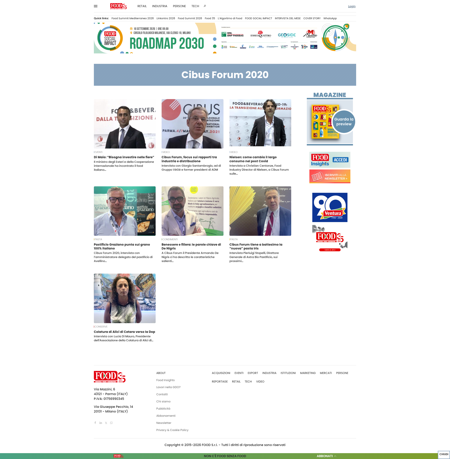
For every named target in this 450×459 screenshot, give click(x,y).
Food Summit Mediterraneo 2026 (133, 18)
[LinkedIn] (101, 422)
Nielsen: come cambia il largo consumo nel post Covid (253, 159)
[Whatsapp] (111, 422)
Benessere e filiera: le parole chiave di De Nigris (191, 246)
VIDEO (35, 86)
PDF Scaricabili (30, 115)
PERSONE (179, 6)
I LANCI (24, 74)
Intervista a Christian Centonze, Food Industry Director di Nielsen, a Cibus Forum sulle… (259, 170)
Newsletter (27, 139)
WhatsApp (330, 18)
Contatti (25, 133)
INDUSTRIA (159, 6)
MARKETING (308, 373)
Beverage (63, 26)
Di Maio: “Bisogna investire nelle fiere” (124, 157)
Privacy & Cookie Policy (35, 151)
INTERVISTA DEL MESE (288, 18)
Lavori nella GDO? (168, 387)
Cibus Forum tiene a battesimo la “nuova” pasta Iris (255, 246)
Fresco (61, 56)
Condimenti (65, 38)
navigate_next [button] (48, 20)
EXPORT (25, 50)
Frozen (61, 62)
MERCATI (35, 20)
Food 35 (210, 18)
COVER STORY (312, 18)
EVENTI (24, 68)
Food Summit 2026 (190, 18)
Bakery (61, 20)
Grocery (62, 68)
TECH (195, 6)
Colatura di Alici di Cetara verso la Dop (124, 332)
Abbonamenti (29, 121)
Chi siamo (27, 127)
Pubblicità (27, 145)
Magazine (329, 95)
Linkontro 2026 (166, 18)
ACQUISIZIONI (221, 373)
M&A (23, 56)
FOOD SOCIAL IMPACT (34, 80)
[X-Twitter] (106, 422)
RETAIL (142, 6)
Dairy (60, 50)
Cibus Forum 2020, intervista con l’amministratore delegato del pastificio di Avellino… (123, 257)
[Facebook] (96, 422)
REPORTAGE (220, 381)
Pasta (61, 86)
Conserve (63, 44)
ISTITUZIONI (27, 38)
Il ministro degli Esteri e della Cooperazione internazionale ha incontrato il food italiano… (124, 166)
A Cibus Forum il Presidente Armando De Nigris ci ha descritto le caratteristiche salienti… (190, 257)
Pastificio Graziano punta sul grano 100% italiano (122, 246)
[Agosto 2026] (330, 122)
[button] (96, 6)
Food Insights (30, 92)
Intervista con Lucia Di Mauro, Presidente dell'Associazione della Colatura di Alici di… (123, 338)
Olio (59, 74)
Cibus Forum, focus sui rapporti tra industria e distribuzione (189, 159)
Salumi (62, 92)
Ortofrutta (64, 80)
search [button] (204, 6)
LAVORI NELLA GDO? (33, 98)
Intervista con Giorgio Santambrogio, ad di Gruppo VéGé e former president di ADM (191, 168)
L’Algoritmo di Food (230, 18)
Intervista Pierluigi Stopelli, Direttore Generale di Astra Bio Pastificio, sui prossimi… (254, 257)
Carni (61, 32)
